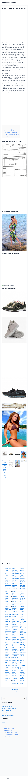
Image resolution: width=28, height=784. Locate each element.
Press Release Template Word (23, 623)
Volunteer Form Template (14, 647)
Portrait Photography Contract (15, 614)
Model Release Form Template (8, 577)
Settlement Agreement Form (22, 590)
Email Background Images (23, 627)
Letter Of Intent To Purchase (22, 609)
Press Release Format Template (8, 641)
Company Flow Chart (6, 713)
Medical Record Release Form (8, 650)
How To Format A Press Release (8, 664)
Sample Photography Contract (23, 636)
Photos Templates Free (7, 646)
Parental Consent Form (22, 655)
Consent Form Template (14, 593)
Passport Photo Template (22, 575)
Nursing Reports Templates (7, 715)
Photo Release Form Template (8, 572)
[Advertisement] (14, 27)
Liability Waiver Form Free (15, 588)
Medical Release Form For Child (15, 664)
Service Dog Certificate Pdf (22, 600)
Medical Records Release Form (23, 650)
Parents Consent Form (14, 632)
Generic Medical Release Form (15, 619)
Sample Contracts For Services (8, 708)
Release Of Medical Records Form (8, 680)
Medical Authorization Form (15, 642)
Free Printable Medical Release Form (15, 659)
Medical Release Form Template (8, 609)
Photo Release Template (7, 598)
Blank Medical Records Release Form (15, 637)
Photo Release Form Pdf (8, 621)
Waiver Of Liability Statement (7, 655)
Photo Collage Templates (22, 618)
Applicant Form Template (22, 605)
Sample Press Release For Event (8, 675)
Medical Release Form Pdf (15, 603)
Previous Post (14, 689)
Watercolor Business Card (22, 660)
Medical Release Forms (6, 636)
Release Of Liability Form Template (8, 590)
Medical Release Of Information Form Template (15, 626)
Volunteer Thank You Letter (22, 665)
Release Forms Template (7, 626)
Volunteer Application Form (15, 598)
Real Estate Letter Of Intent (22, 682)
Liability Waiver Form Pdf (8, 585)
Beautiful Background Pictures (23, 677)
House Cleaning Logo (6, 710)
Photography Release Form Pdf (15, 573)
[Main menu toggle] (25, 2)
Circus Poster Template (6, 706)
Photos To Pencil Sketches (14, 568)
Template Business (8, 3)
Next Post (14, 691)
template (3, 722)
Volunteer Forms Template (22, 595)
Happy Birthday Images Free (15, 682)
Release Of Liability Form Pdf (8, 631)
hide (9, 726)
